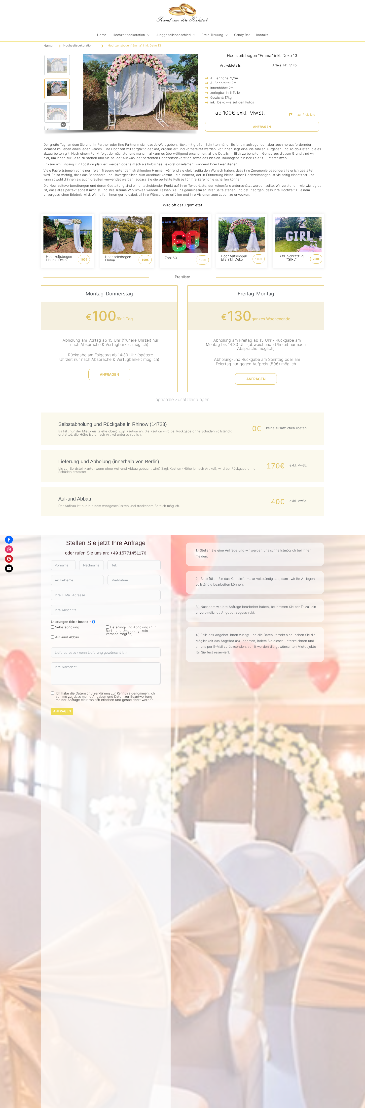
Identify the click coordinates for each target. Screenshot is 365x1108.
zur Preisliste (306, 114)
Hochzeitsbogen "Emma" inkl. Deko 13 (134, 45)
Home (101, 35)
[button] (57, 65)
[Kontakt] (9, 568)
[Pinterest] (9, 559)
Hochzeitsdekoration (129, 35)
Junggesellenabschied (173, 35)
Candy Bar (242, 35)
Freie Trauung (212, 35)
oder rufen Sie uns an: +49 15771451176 (105, 553)
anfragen (109, 374)
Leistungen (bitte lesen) (69, 621)
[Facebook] (9, 540)
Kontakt (262, 35)
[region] (120, 95)
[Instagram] (9, 549)
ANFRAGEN (62, 711)
